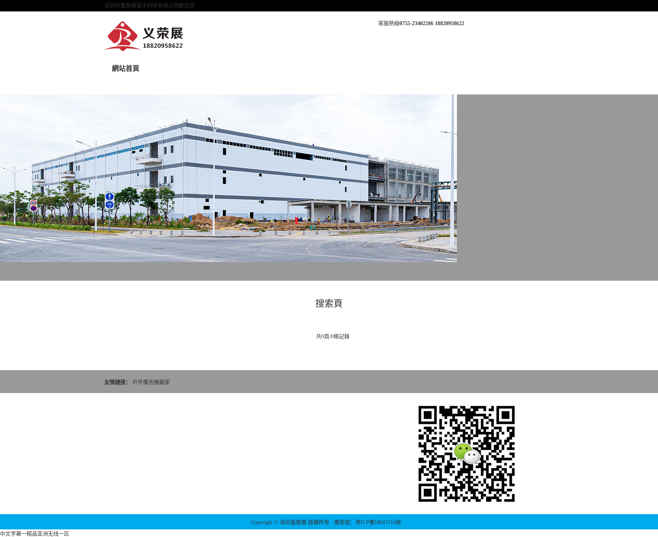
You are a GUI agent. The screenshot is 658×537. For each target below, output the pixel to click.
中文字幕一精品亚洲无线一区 (34, 534)
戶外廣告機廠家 (151, 382)
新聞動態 (211, 68)
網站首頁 (125, 68)
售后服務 (341, 68)
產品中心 (254, 68)
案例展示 (297, 68)
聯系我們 (427, 68)
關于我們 (168, 68)
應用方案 (384, 68)
